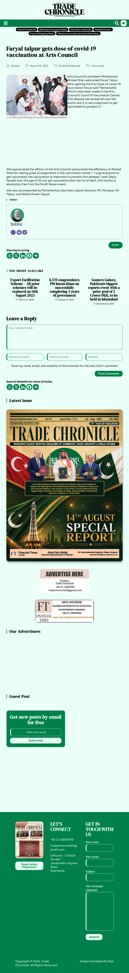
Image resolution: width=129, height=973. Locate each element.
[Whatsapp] (10, 256)
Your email (92, 856)
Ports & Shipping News (42, 33)
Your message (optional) (94, 888)
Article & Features (26, 29)
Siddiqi (15, 65)
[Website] (24, 232)
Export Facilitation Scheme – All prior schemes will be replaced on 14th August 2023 (25, 287)
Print (115, 245)
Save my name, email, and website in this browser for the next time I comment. (64, 366)
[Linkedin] (23, 256)
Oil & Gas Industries (81, 29)
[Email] (19, 232)
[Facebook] (29, 256)
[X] (16, 256)
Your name (92, 842)
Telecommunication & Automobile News (78, 33)
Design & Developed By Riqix (97, 961)
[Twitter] (124, 23)
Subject (90, 871)
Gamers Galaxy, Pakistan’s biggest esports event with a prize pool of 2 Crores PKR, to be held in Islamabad (104, 289)
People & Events (103, 29)
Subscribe (36, 740)
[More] (36, 256)
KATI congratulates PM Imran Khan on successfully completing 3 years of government (64, 287)
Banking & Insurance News (53, 29)
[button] (5, 23)
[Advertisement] (22, 9)
